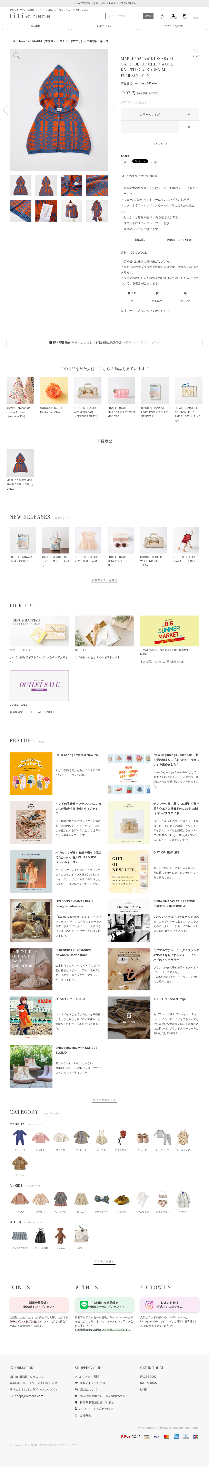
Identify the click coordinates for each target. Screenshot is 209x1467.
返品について (88, 1389)
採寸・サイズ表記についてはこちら (144, 310)
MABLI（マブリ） (44, 41)
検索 (148, 15)
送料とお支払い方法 (93, 1383)
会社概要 (85, 1415)
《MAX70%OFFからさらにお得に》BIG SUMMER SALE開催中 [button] (104, 3)
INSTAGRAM (149, 1383)
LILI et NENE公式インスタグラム (170, 1304)
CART (184, 18)
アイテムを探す (173, 26)
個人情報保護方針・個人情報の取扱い (104, 1396)
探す (162, 18)
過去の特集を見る (104, 1099)
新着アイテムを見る (104, 580)
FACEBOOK (148, 1376)
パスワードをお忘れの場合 (96, 1408)
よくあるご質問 (89, 1376)
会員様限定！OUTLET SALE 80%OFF (32, 712)
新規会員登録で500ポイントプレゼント (39, 1304)
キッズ (104, 41)
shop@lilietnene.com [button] (29, 1396)
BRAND (35, 26)
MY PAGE (173, 18)
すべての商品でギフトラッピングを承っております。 (39, 659)
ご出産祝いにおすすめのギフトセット (97, 657)
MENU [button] (195, 18)
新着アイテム (104, 26)
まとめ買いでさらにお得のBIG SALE (162, 661)
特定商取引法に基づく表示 (97, 1402)
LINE (143, 1389)
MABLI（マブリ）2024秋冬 (78, 41)
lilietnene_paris (152, 1325)
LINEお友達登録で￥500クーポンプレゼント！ (106, 1304)
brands (24, 41)
